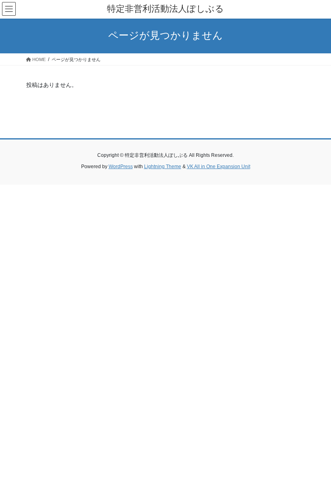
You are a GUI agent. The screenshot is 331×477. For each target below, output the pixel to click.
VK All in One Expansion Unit (218, 166)
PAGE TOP (315, 455)
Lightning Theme (162, 166)
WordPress (121, 166)
